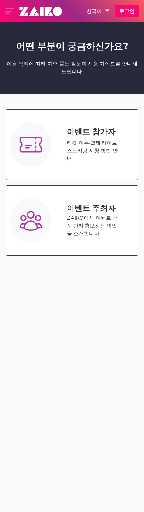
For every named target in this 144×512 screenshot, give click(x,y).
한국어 (94, 11)
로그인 (127, 11)
